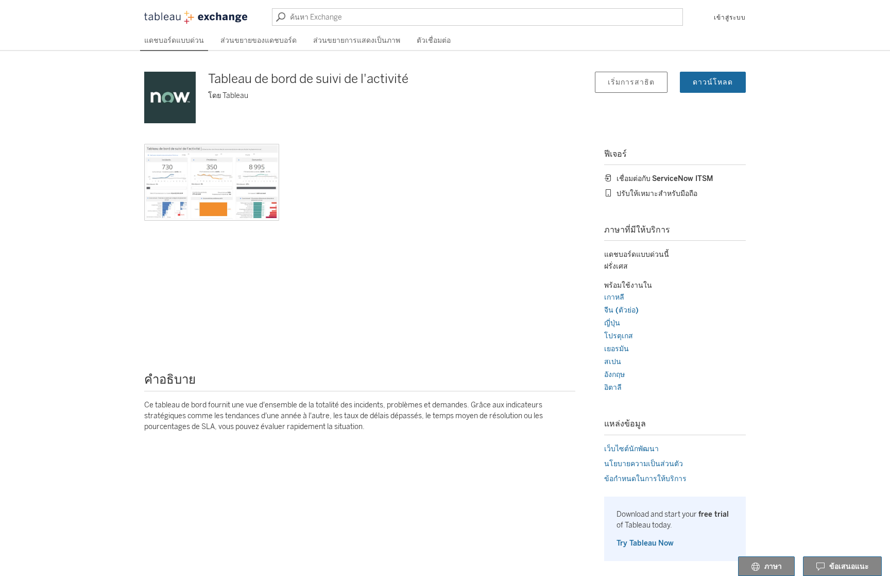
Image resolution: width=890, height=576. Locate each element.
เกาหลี (614, 297)
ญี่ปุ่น (612, 323)
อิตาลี (613, 387)
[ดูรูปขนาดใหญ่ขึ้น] (211, 182)
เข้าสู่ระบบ (730, 17)
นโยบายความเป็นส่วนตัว (643, 463)
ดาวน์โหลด (713, 82)
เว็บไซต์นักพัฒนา (631, 449)
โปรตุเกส (618, 336)
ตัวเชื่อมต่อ (434, 40)
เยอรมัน (616, 348)
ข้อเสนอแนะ (849, 566)
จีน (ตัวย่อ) (621, 310)
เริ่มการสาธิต (631, 82)
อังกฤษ (614, 374)
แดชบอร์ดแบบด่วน (174, 40)
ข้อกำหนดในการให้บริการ (645, 478)
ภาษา (773, 566)
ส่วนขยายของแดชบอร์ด (258, 40)
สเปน (612, 361)
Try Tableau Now (645, 543)
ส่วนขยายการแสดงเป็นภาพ (356, 40)
